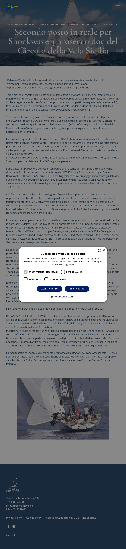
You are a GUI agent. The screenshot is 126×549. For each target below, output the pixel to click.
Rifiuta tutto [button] (77, 288)
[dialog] (63, 275)
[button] (63, 297)
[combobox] (99, 250)
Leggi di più (68, 264)
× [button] (103, 250)
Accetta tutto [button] (49, 288)
